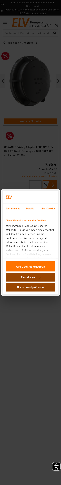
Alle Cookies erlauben (30, 266)
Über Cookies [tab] (47, 208)
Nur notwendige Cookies (30, 287)
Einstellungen (28, 277)
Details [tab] (30, 208)
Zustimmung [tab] (12, 208)
